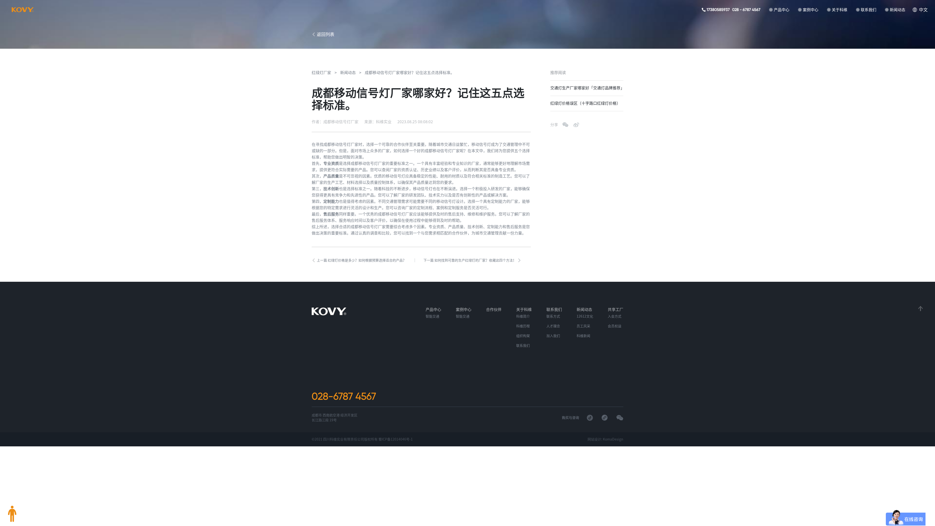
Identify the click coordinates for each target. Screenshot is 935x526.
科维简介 (523, 316)
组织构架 (523, 336)
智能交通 (432, 316)
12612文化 (585, 316)
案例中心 (810, 10)
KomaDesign (613, 439)
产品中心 (781, 10)
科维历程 (523, 326)
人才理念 (553, 326)
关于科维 (839, 10)
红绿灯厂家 (321, 73)
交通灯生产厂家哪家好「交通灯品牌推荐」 (586, 88)
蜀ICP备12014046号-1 (395, 439)
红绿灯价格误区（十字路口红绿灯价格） (585, 103)
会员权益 (614, 326)
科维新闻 (583, 336)
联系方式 (553, 316)
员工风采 (583, 326)
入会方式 (614, 316)
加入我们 (553, 336)
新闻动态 (897, 10)
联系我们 (868, 10)
